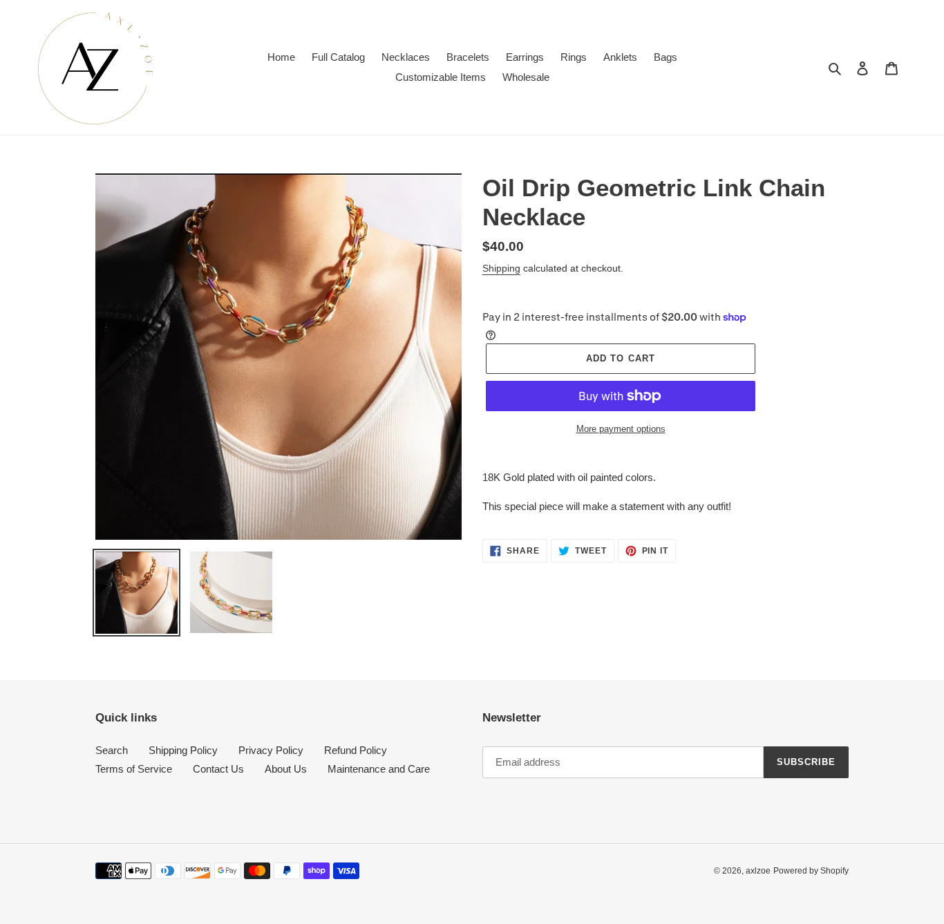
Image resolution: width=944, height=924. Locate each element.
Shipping (501, 268)
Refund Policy (355, 750)
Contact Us (218, 769)
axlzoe (758, 871)
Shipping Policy (183, 750)
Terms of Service (133, 769)
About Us (286, 769)
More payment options (620, 429)
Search (111, 750)
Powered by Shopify (811, 871)
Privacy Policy (270, 750)
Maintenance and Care (379, 769)
